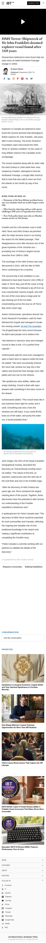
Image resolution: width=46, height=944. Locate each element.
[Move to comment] (31, 79)
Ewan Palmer (18, 69)
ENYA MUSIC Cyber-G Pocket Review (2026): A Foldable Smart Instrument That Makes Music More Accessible (23, 809)
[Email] (27, 79)
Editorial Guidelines (33, 567)
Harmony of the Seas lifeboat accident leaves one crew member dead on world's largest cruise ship (23, 202)
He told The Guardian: (31, 326)
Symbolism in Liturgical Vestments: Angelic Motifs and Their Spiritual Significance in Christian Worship (22, 687)
